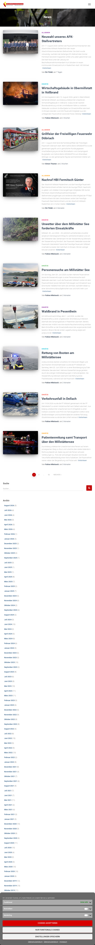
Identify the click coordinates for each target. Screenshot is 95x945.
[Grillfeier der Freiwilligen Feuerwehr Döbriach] (20, 139)
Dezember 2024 (10, 596)
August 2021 (9, 786)
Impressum (63, 942)
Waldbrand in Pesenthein (59, 311)
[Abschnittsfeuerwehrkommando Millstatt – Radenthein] (14, 4)
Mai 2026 (8, 520)
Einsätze (45, 84)
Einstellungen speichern (47, 937)
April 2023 (8, 691)
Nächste (57, 475)
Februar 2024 (9, 643)
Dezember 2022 (10, 710)
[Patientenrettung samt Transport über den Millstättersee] (20, 442)
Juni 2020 (8, 852)
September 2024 (10, 610)
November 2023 (10, 658)
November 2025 (10, 548)
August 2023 (9, 672)
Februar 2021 (9, 814)
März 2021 (8, 810)
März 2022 (8, 753)
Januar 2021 (9, 819)
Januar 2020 (9, 876)
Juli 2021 (8, 791)
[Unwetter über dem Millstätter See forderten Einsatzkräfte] (20, 229)
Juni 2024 (8, 624)
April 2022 (8, 748)
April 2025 (8, 577)
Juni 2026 (8, 515)
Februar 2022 (9, 757)
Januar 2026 (9, 539)
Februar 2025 (9, 586)
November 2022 (10, 715)
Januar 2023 (9, 705)
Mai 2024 (8, 629)
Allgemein (46, 32)
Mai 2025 (8, 572)
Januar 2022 (9, 762)
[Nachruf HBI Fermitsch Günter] (20, 184)
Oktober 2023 (9, 662)
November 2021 (10, 772)
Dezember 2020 (10, 824)
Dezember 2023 (10, 653)
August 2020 (9, 843)
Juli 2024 (8, 620)
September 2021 (10, 781)
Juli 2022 (8, 734)
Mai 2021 (8, 800)
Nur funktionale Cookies (47, 930)
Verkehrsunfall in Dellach (59, 398)
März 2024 (8, 639)
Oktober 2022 (9, 719)
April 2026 (8, 525)
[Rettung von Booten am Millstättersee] (20, 358)
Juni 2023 (8, 681)
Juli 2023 (8, 677)
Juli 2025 (8, 563)
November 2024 (10, 601)
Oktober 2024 (9, 605)
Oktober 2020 (9, 833)
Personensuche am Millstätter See (66, 270)
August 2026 (9, 505)
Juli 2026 (8, 510)
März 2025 (8, 582)
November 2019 (10, 886)
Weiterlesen (46, 68)
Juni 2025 (8, 567)
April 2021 (8, 805)
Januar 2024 (9, 648)
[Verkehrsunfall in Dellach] (20, 403)
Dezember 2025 (10, 544)
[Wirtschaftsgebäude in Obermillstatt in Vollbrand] (20, 93)
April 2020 (8, 862)
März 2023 (8, 696)
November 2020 (10, 829)
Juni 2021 (8, 795)
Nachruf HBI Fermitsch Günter (63, 180)
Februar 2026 (9, 534)
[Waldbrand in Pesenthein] (20, 316)
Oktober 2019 (9, 890)
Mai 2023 (8, 686)
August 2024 (9, 615)
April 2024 (8, 634)
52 (49, 475)
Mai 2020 (8, 857)
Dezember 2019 (10, 881)
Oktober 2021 (9, 776)
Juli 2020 (8, 848)
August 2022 (9, 729)
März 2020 (8, 867)
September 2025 (10, 558)
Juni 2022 (8, 738)
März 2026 (8, 529)
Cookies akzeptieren (47, 923)
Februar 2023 (9, 700)
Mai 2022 (8, 743)
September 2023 (10, 667)
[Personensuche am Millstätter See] (20, 275)
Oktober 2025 (9, 553)
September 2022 (10, 724)
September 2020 (10, 838)
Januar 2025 (9, 591)
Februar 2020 (9, 871)
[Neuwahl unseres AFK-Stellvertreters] (20, 42)
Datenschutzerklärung (35, 942)
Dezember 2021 (10, 767)
